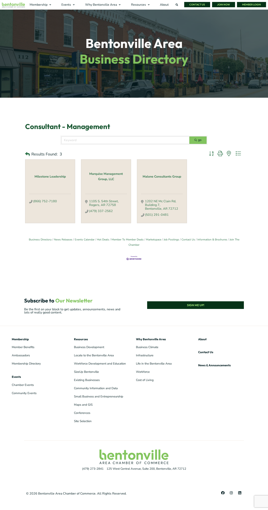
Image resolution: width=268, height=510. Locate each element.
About (202, 339)
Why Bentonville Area (151, 339)
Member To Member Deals (127, 239)
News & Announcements (214, 365)
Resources (81, 339)
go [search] (199, 140)
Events (16, 377)
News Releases (63, 239)
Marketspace (153, 239)
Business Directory (40, 239)
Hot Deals (103, 239)
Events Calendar (85, 239)
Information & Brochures (212, 239)
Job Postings (171, 239)
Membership (20, 339)
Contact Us (188, 239)
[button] (41, 4)
